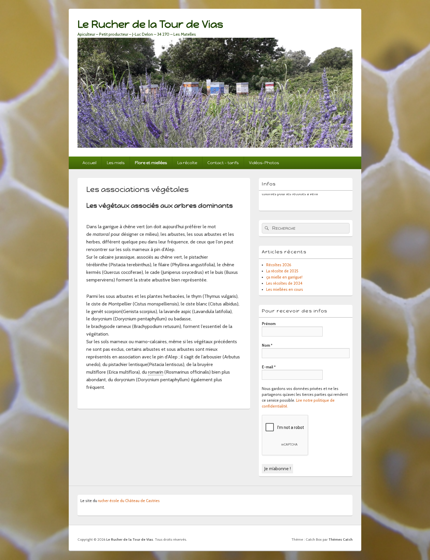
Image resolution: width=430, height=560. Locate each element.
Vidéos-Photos (264, 162)
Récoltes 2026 (278, 264)
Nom (267, 345)
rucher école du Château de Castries (129, 500)
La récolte (187, 162)
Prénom (269, 323)
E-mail (269, 367)
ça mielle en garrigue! (284, 277)
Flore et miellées (151, 162)
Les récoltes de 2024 (284, 283)
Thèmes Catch (340, 539)
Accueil (89, 162)
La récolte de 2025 (282, 271)
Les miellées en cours (284, 289)
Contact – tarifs (223, 162)
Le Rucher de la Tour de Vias (150, 24)
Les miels (116, 162)
